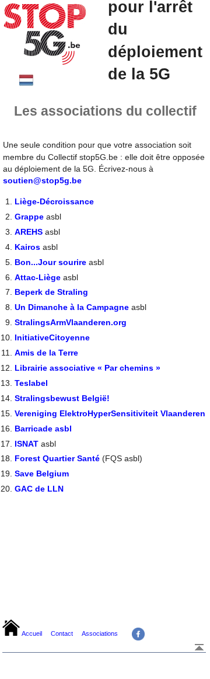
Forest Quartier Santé (57, 458)
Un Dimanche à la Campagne (72, 307)
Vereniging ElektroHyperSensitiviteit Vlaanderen (110, 413)
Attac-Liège (38, 277)
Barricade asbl (43, 428)
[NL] (26, 84)
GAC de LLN (39, 488)
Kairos (27, 247)
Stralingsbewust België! (62, 398)
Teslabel (31, 383)
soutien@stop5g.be (42, 180)
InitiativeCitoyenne (52, 337)
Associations (100, 633)
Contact (62, 633)
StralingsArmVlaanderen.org (71, 322)
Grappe (29, 216)
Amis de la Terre (46, 352)
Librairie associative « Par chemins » (87, 367)
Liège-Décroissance (54, 201)
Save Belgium (42, 473)
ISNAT (26, 443)
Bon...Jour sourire (50, 262)
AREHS (29, 231)
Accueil (32, 633)
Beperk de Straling (51, 292)
